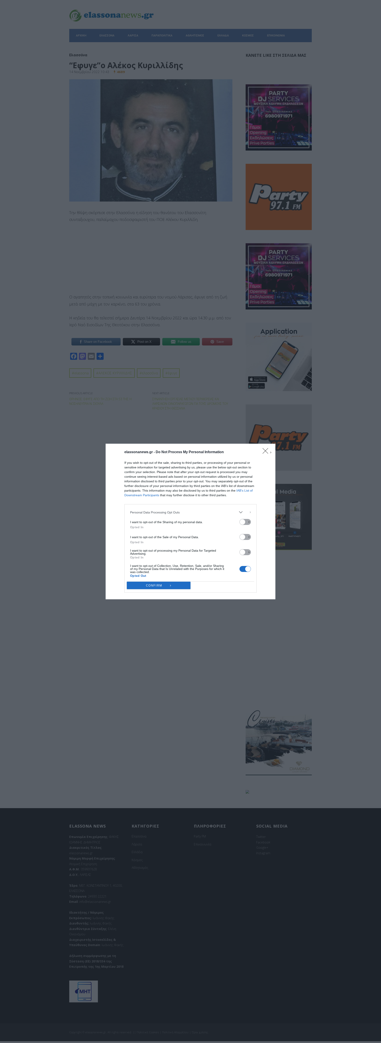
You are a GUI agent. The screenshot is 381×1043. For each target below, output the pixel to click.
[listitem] (190, 512)
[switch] (245, 522)
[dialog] (190, 521)
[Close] (267, 452)
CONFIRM (154, 585)
